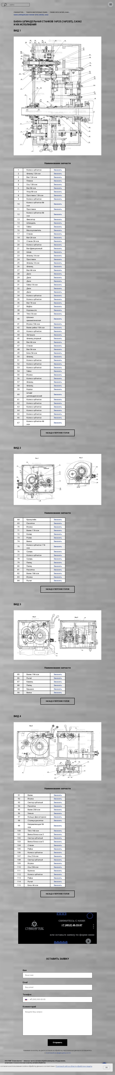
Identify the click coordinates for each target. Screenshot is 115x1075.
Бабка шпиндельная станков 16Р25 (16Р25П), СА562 (31, 15)
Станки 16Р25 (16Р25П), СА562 (59, 12)
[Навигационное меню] (110, 4)
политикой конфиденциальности (58, 1053)
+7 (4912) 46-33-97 (71, 925)
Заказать (58, 170)
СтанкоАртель (18, 12)
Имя (25, 970)
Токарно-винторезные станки (36, 12)
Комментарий (29, 1006)
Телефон (27, 994)
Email (25, 982)
